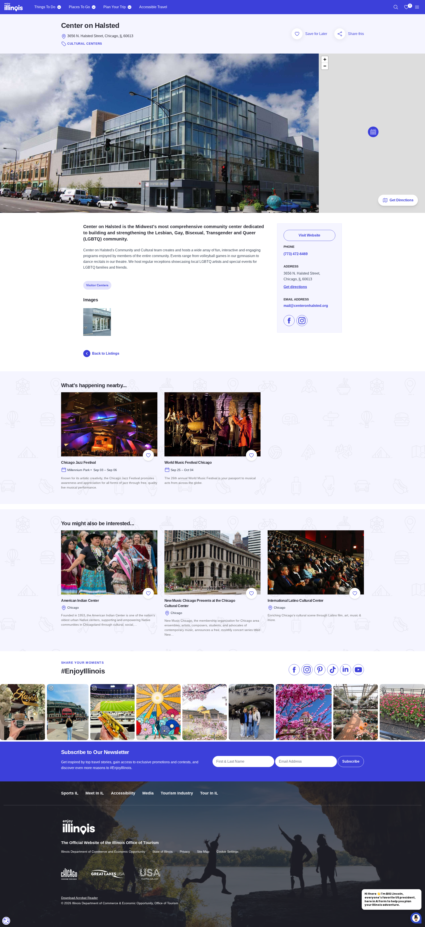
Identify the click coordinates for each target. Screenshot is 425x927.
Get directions (295, 287)
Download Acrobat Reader (79, 898)
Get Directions (401, 200)
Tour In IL (209, 793)
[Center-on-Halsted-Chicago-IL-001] (97, 322)
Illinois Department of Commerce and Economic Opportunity (103, 851)
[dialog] (6, 921)
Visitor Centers (97, 285)
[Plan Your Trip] (129, 7)
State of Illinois (162, 851)
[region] (395, 7)
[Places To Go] (93, 7)
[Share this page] (339, 33)
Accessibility (123, 793)
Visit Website (309, 235)
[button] (373, 132)
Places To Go (79, 7)
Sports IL (69, 793)
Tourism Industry (177, 793)
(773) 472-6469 (296, 254)
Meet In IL (94, 793)
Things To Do (44, 7)
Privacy (185, 851)
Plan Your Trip (114, 7)
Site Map (203, 851)
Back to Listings (105, 353)
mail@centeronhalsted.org (306, 306)
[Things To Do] (59, 7)
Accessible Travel (153, 7)
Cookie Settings (227, 851)
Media (148, 793)
